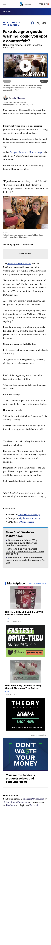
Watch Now (43, 4)
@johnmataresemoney (29, 518)
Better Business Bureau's (19, 263)
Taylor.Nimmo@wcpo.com (16, 801)
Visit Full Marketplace (37, 583)
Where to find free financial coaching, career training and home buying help (25, 552)
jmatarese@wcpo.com (33, 798)
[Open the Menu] (4, 4)
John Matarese (19, 98)
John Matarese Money (29, 514)
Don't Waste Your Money (11, 24)
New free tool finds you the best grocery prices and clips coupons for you (25, 560)
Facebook (10, 805)
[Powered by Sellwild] (42, 735)
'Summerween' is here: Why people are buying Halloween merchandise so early (21, 543)
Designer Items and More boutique (26, 152)
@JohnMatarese (26, 521)
